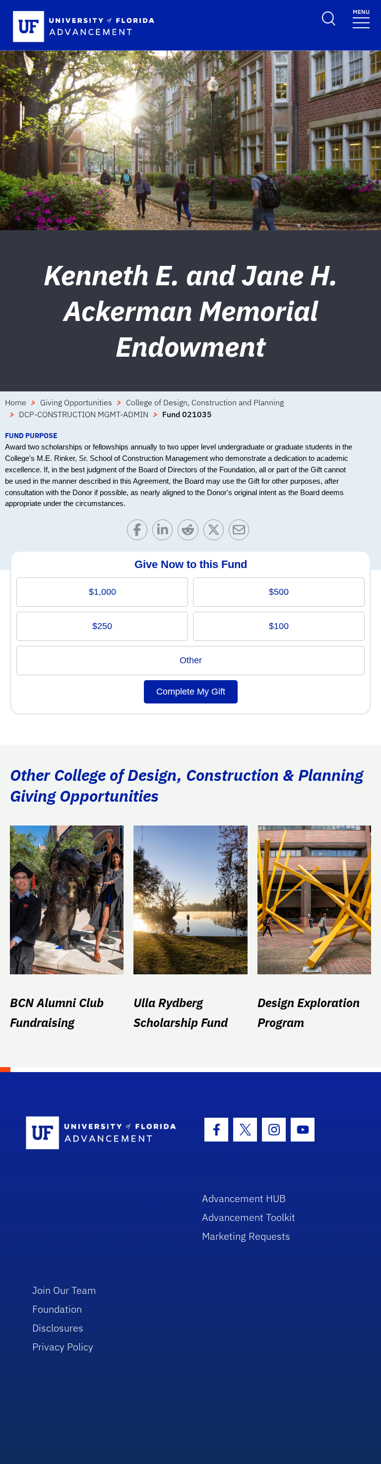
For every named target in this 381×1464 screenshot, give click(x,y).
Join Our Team (64, 1290)
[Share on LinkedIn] (165, 532)
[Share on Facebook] (139, 532)
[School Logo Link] (102, 1133)
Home (15, 402)
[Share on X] (216, 532)
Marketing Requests (246, 1236)
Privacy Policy (62, 1346)
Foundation (57, 1309)
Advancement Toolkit (248, 1217)
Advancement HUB (244, 1198)
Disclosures (57, 1328)
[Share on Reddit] (190, 532)
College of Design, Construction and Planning (205, 402)
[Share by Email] (241, 532)
